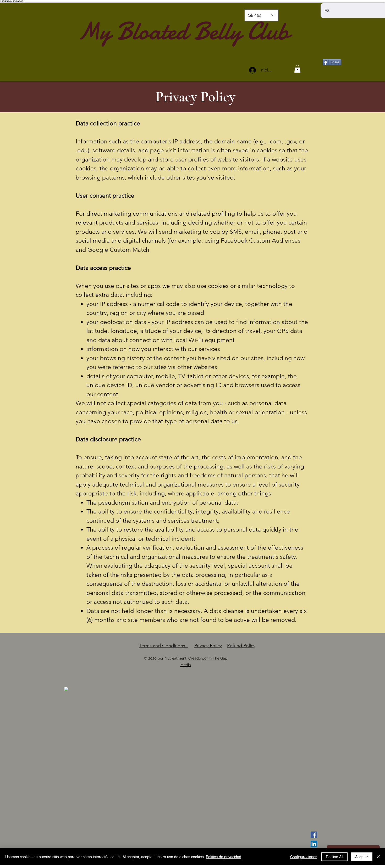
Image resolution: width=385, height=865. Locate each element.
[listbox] (261, 15)
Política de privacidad (223, 856)
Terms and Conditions (163, 646)
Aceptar (361, 856)
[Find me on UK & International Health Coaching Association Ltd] (66, 689)
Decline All (334, 856)
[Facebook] (314, 834)
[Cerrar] (379, 856)
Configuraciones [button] (303, 856)
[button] (261, 15)
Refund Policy (241, 646)
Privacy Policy (208, 646)
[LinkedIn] (314, 844)
